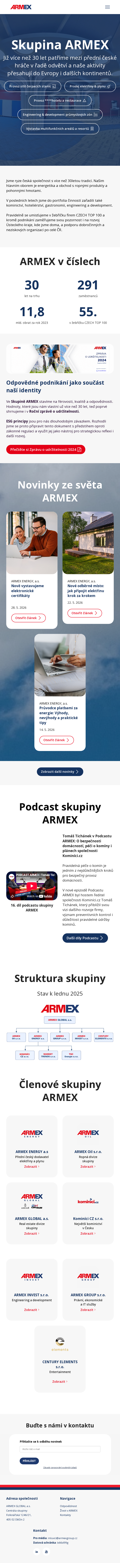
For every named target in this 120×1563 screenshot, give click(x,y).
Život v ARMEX (69, 1510)
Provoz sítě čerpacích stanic (30, 86)
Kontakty (65, 1515)
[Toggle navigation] (107, 7)
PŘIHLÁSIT (29, 1461)
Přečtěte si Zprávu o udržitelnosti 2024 (43, 449)
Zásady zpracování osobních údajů (60, 1467)
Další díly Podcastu (82, 938)
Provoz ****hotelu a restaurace (57, 100)
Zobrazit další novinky (57, 771)
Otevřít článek (26, 618)
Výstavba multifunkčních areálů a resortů (57, 128)
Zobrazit (30, 1166)
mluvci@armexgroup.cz (62, 1538)
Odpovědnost (68, 1506)
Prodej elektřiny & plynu (88, 86)
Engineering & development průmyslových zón (57, 114)
